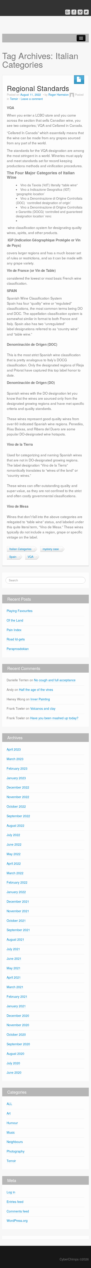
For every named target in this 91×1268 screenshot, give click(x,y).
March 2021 (15, 987)
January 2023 (16, 778)
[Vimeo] (80, 12)
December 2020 (18, 1015)
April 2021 (14, 977)
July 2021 (13, 949)
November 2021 (18, 911)
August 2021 (15, 939)
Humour (12, 1123)
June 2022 (14, 844)
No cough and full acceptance (55, 680)
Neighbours (15, 1141)
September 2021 (18, 930)
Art (9, 1113)
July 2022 (13, 835)
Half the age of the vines (36, 689)
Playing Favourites (19, 610)
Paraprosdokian (18, 648)
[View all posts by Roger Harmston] (72, 95)
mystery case (51, 549)
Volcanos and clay (42, 708)
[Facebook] (73, 12)
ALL (9, 1103)
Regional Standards (38, 88)
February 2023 (17, 768)
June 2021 (14, 958)
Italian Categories (20, 549)
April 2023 (14, 749)
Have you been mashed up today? (54, 718)
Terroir (14, 99)
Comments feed (18, 1211)
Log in (11, 1192)
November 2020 (18, 1025)
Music (11, 1132)
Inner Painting (40, 699)
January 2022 (16, 892)
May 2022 (14, 854)
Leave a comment (32, 99)
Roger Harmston (58, 95)
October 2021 (16, 920)
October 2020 (16, 1034)
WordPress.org (17, 1220)
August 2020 (15, 1053)
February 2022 (17, 882)
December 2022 (18, 787)
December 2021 (18, 901)
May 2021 (14, 968)
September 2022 (18, 816)
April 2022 (14, 863)
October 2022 (16, 806)
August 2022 (15, 825)
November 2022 (18, 797)
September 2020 (18, 1044)
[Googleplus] (67, 12)
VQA (30, 557)
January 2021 (16, 1006)
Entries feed (15, 1201)
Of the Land (15, 620)
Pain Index (14, 630)
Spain (12, 557)
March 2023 (15, 759)
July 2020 (13, 1063)
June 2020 (14, 1072)
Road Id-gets (16, 639)
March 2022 (15, 873)
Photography (16, 1151)
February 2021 (17, 996)
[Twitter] (86, 12)
